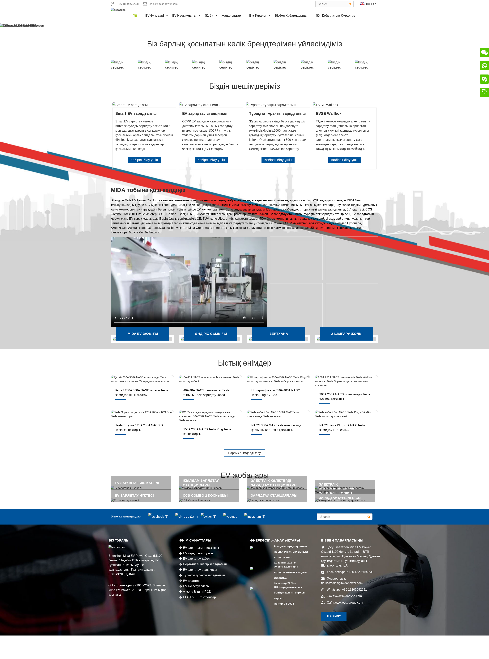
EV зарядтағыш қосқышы (201, 547)
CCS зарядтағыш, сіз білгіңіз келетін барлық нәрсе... (289, 592)
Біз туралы (257, 15)
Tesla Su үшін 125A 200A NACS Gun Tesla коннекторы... (140, 428)
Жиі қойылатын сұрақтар (335, 15)
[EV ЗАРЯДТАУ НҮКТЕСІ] (142, 501)
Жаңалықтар (231, 15)
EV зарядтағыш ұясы (198, 553)
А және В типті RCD (197, 591)
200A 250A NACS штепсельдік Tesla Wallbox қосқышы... (344, 397)
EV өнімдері (154, 15)
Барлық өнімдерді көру (244, 453)
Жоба (209, 15)
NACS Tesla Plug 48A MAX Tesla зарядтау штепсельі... (342, 428)
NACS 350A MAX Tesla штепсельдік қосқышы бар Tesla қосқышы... (276, 428)
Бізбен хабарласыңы (291, 15)
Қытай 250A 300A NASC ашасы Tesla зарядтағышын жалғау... (141, 393)
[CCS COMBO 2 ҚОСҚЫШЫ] (210, 501)
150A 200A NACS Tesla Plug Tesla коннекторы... (207, 432)
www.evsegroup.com (349, 602)
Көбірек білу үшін (144, 160)
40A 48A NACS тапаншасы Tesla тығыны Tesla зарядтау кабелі (206, 393)
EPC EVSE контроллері (200, 597)
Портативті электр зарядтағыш (205, 564)
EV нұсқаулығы (184, 15)
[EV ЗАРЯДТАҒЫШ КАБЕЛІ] (142, 488)
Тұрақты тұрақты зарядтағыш (204, 575)
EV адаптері (191, 580)
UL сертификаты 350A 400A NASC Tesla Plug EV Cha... (275, 393)
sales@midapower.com (347, 583)
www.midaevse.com (348, 596)
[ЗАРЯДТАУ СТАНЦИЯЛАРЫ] (278, 501)
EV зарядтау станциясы (200, 569)
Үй (135, 15)
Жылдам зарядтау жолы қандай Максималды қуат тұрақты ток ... (291, 552)
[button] (7, 25)
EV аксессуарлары (196, 586)
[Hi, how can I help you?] (484, 93)
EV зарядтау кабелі (196, 558)
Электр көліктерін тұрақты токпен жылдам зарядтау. (290, 572)
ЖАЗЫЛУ (334, 616)
